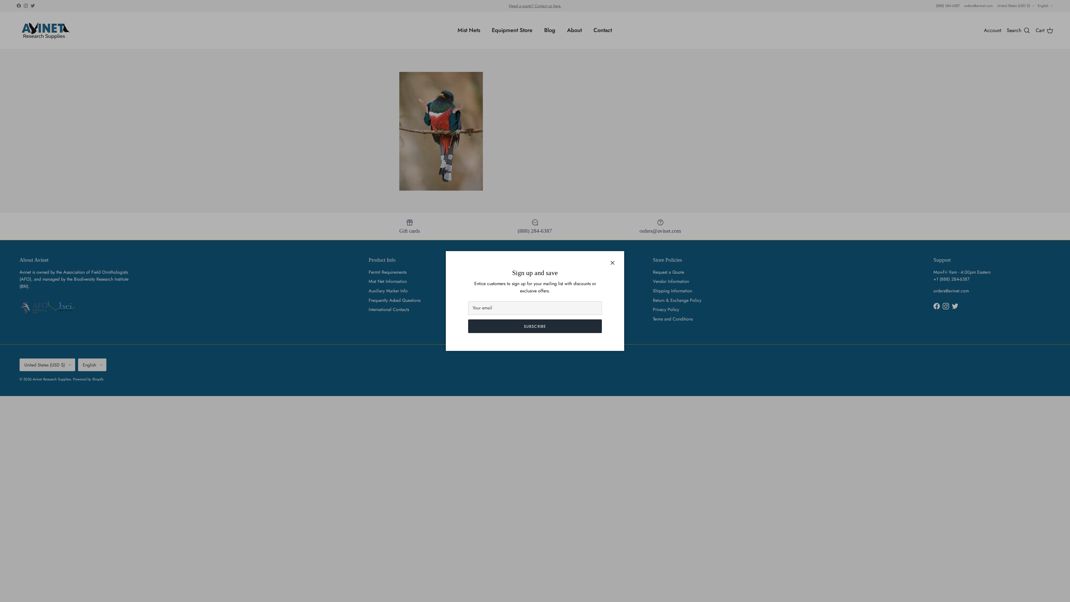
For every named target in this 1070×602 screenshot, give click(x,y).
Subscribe (535, 326)
